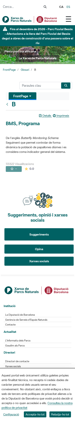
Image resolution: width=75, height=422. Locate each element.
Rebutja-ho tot (60, 414)
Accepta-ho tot (35, 414)
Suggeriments (39, 234)
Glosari (25, 70)
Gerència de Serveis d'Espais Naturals (26, 319)
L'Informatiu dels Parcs (17, 340)
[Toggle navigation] (68, 19)
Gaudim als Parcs (15, 345)
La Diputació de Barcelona (20, 314)
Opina (39, 249)
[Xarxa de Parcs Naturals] (30, 19)
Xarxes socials (39, 261)
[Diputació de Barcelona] (37, 290)
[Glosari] (8, 104)
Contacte (10, 324)
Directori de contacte (17, 361)
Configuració (11, 414)
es (68, 7)
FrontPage (9, 70)
